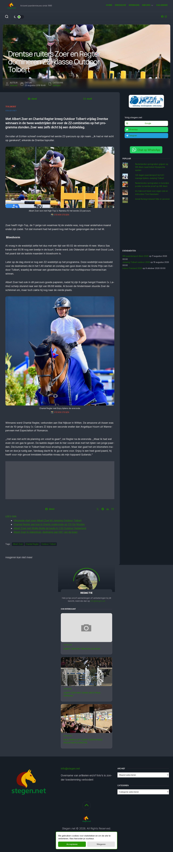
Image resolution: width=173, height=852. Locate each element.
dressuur (120, 5)
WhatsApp (133, 129)
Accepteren (72, 844)
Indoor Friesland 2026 (132, 268)
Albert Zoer (18, 544)
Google (148, 123)
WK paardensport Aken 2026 (135, 256)
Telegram (133, 135)
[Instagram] (166, 16)
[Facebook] (162, 16)
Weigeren (101, 844)
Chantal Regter (32, 544)
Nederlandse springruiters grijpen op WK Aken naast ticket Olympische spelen (151, 167)
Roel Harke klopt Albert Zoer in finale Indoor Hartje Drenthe (83, 741)
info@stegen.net (97, 601)
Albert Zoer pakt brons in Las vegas (82, 648)
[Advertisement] (59, 480)
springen (134, 5)
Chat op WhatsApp (148, 150)
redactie (13, 85)
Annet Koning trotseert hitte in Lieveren (152, 199)
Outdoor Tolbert (48, 544)
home (109, 5)
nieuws (146, 5)
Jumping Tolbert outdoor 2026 (136, 262)
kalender (162, 5)
